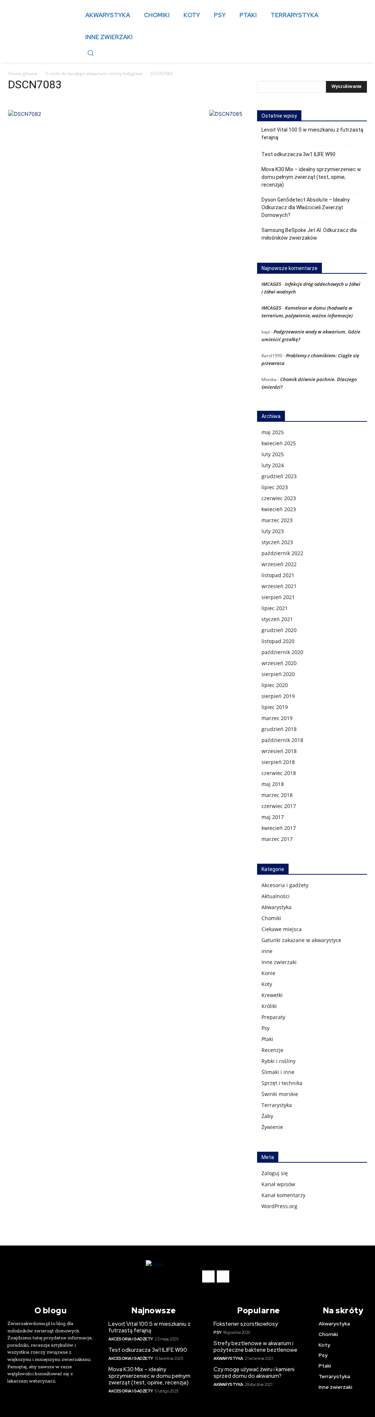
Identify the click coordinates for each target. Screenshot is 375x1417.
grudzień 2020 (279, 630)
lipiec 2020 (274, 685)
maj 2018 (272, 784)
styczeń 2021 (277, 619)
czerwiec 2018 (278, 773)
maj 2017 (272, 816)
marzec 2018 (277, 794)
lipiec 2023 (274, 487)
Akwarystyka (276, 907)
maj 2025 (272, 432)
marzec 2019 (277, 718)
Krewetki (272, 995)
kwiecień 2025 (278, 443)
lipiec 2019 (274, 707)
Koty (266, 984)
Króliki (269, 1006)
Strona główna (22, 73)
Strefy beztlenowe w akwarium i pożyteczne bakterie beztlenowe (255, 1347)
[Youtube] (223, 1276)
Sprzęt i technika (281, 1083)
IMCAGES (271, 284)
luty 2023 (272, 531)
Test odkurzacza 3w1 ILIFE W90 (298, 154)
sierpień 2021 (278, 597)
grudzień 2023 (279, 476)
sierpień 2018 (278, 762)
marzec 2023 (277, 520)
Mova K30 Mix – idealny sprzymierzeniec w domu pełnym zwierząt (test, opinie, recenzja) (311, 177)
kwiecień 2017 (278, 827)
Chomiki (271, 918)
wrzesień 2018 (279, 751)
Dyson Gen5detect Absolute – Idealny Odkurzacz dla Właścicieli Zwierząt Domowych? (305, 207)
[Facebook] (208, 1276)
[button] (90, 52)
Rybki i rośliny (278, 1061)
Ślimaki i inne (277, 1072)
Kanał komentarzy (283, 1195)
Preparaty (273, 1017)
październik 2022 (282, 553)
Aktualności (275, 896)
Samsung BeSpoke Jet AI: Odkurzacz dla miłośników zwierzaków (309, 234)
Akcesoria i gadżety (284, 885)
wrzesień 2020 (279, 663)
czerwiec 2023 (278, 498)
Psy (265, 1028)
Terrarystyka (276, 1105)
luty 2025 (272, 454)
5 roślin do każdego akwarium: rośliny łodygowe (93, 73)
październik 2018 (282, 740)
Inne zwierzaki (279, 962)
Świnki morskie (279, 1094)
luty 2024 (272, 465)
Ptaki (267, 1039)
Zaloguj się (274, 1173)
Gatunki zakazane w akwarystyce (301, 940)
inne (266, 951)
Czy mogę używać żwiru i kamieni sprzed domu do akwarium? (254, 1373)
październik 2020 (282, 652)
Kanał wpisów (278, 1184)
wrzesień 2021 (279, 586)
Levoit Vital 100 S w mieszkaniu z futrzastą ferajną (312, 133)
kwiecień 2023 (278, 509)
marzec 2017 (277, 838)
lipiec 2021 (274, 608)
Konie (268, 973)
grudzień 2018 (279, 729)
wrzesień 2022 (279, 564)
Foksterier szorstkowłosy (246, 1324)
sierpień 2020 (278, 674)
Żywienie (272, 1126)
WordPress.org (279, 1206)
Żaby (267, 1115)
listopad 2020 (277, 641)
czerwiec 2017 (278, 805)
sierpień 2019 (278, 696)
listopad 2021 (277, 575)
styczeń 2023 (277, 542)
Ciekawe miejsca (281, 929)
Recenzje (272, 1050)
